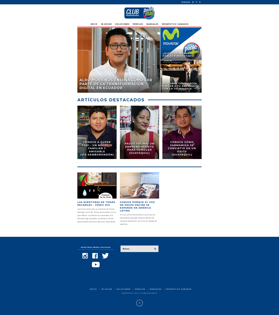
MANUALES (152, 24)
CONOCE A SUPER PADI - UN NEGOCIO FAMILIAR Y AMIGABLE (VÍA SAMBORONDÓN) (97, 148)
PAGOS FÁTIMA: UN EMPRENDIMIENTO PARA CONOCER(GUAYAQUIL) (139, 148)
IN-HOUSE (106, 24)
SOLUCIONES (122, 24)
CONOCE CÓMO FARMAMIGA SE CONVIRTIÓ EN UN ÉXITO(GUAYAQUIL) (182, 148)
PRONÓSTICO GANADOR (175, 24)
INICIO (94, 24)
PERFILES (138, 24)
